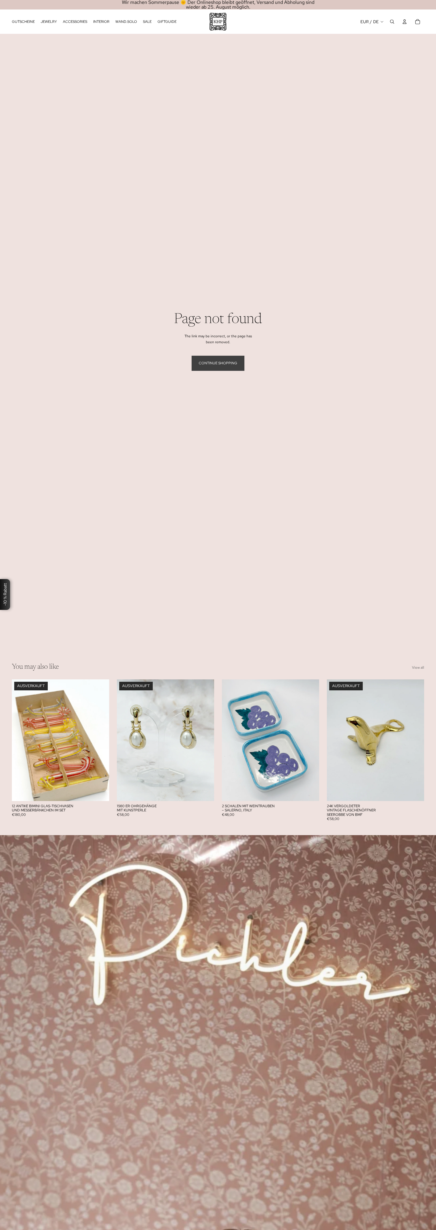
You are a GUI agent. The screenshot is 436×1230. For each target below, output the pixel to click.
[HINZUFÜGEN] (310, 791)
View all (418, 667)
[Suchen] (392, 21)
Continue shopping (218, 363)
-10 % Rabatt (5, 594)
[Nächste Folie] (100, 740)
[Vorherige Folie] (21, 740)
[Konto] (404, 21)
